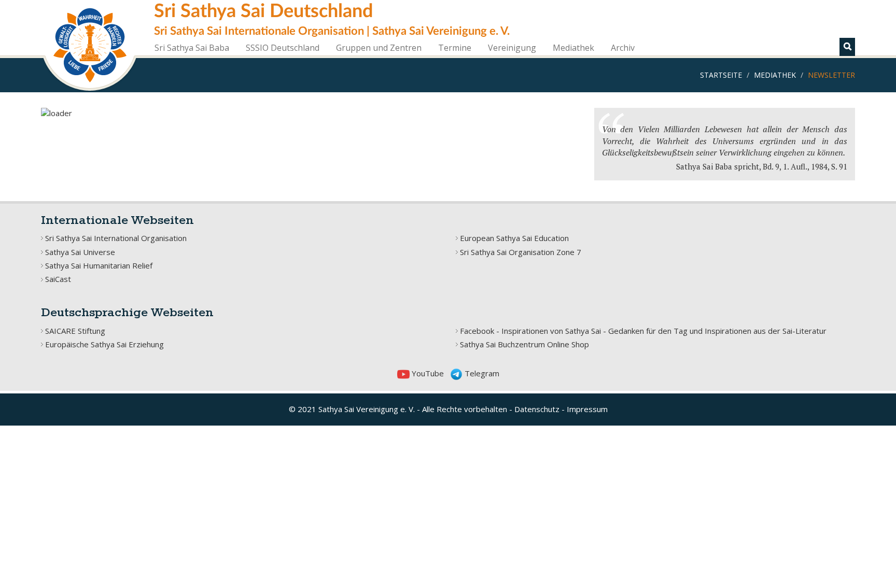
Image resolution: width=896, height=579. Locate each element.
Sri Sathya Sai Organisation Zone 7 (520, 252)
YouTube (427, 373)
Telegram (481, 373)
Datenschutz (536, 409)
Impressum (587, 409)
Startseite (721, 75)
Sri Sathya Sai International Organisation (116, 238)
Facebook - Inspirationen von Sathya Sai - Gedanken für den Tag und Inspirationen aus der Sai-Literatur (643, 331)
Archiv (623, 47)
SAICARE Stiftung (75, 331)
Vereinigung (512, 47)
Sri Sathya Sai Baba (192, 47)
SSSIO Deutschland (282, 47)
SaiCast (58, 279)
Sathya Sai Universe (80, 252)
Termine (454, 47)
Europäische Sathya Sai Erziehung (104, 344)
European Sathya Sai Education (514, 238)
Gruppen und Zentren (379, 47)
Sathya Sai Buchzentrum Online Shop (524, 344)
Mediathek (573, 47)
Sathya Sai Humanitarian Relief (98, 265)
